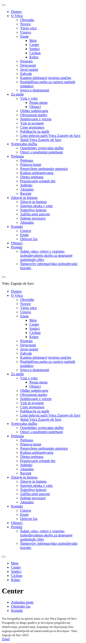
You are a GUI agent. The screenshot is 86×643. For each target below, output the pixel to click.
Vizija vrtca (28, 28)
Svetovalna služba (24, 144)
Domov (16, 12)
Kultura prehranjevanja (36, 173)
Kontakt (17, 226)
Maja (33, 40)
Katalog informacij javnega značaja (45, 78)
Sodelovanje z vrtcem (35, 119)
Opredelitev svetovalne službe (42, 148)
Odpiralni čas (20, 606)
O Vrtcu (17, 16)
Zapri (6, 639)
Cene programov (32, 127)
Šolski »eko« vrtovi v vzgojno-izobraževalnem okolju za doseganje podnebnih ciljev (46, 255)
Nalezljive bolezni (33, 210)
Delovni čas (28, 239)
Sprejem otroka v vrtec (36, 206)
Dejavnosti (28, 65)
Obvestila (27, 20)
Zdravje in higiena (24, 198)
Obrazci (35, 107)
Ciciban (35, 53)
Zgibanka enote (22, 602)
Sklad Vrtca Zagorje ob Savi (40, 140)
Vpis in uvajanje (32, 123)
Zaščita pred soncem (35, 214)
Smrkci (34, 49)
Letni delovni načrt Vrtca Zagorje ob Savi (50, 136)
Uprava (25, 32)
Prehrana (17, 156)
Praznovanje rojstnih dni (37, 181)
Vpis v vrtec (29, 98)
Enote (24, 36)
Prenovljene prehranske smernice (44, 169)
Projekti (16, 247)
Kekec (34, 57)
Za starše (17, 94)
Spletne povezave (33, 218)
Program (26, 61)
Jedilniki (26, 185)
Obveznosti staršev (33, 115)
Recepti (25, 193)
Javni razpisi (29, 69)
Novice (25, 24)
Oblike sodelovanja (34, 111)
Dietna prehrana (31, 177)
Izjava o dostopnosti (34, 90)
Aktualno (27, 189)
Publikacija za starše (34, 131)
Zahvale (26, 74)
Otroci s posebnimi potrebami (41, 152)
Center (34, 45)
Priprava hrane (30, 164)
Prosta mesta (38, 102)
